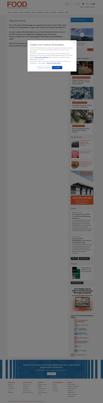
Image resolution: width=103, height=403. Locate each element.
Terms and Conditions (41, 57)
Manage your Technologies (44, 67)
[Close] (74, 42)
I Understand (57, 67)
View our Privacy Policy (54, 63)
